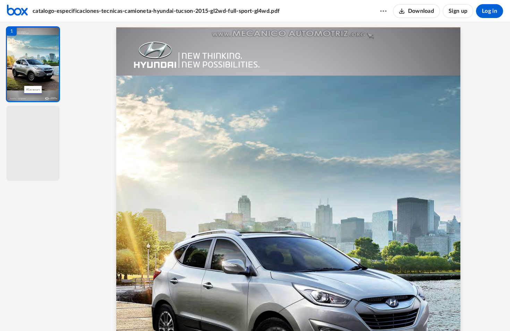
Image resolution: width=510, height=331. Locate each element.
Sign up (458, 11)
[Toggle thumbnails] (224, 314)
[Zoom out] (289, 314)
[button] (33, 64)
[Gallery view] (339, 314)
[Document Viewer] (288, 176)
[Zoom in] (312, 314)
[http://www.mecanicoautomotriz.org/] (288, 34)
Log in (489, 11)
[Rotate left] (326, 314)
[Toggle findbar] (237, 314)
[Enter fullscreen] (352, 314)
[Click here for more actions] (383, 11)
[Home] (17, 11)
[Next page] (274, 314)
